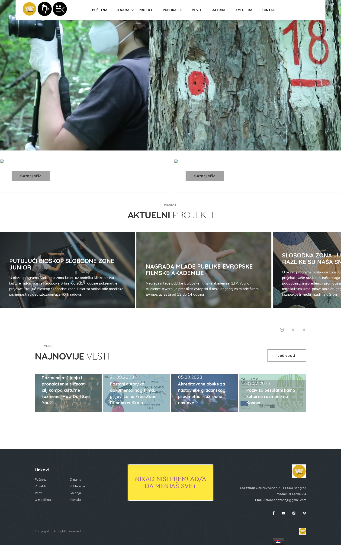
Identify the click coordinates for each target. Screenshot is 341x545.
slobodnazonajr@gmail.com (286, 500)
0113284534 (297, 494)
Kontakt (75, 500)
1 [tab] (282, 329)
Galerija (75, 493)
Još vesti (286, 355)
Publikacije (77, 486)
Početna (41, 479)
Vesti (38, 493)
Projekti (40, 486)
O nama (75, 479)
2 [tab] (293, 330)
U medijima (43, 500)
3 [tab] (304, 330)
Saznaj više (31, 176)
